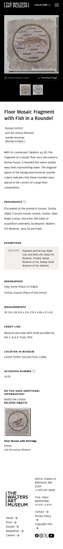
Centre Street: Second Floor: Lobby (25, 357)
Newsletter (13, 531)
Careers (11, 535)
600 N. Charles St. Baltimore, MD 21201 (46, 482)
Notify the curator (15, 399)
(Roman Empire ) (15, 141)
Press (9, 522)
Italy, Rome (11, 286)
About (10, 518)
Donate (10, 526)
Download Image (49, 77)
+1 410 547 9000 (45, 490)
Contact (40, 511)
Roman (9, 128)
